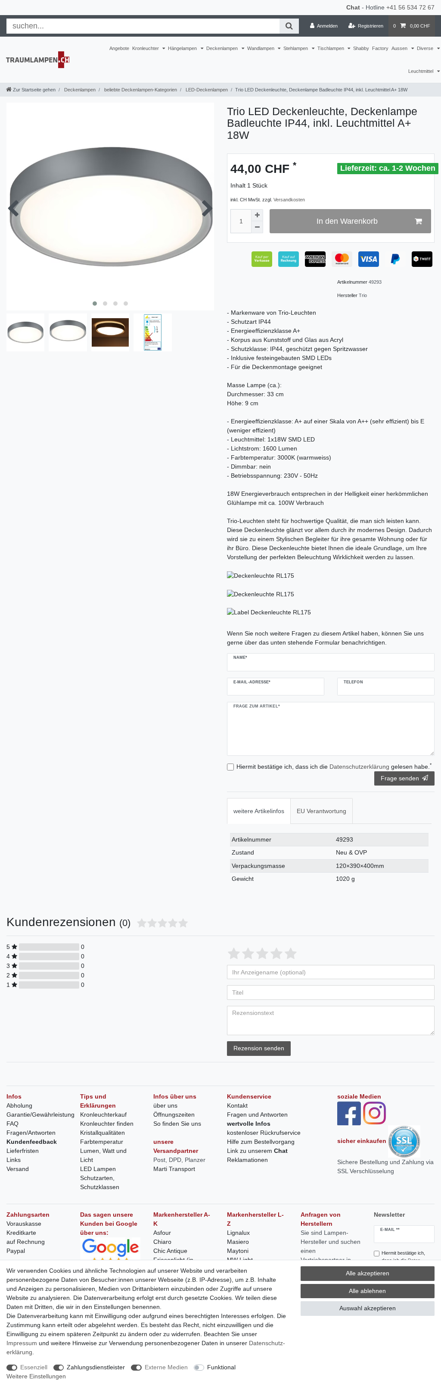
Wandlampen (261, 48)
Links (13, 1159)
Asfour (162, 1232)
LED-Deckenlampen (206, 89)
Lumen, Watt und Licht (103, 1155)
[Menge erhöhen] (257, 215)
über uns (165, 1105)
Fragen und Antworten (257, 1114)
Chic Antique (170, 1250)
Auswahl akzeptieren (367, 1308)
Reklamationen (247, 1159)
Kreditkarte (21, 1232)
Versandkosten (289, 199)
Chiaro (162, 1241)
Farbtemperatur (101, 1141)
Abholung (19, 1105)
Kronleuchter (146, 48)
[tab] (259, 810)
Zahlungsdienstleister (96, 1367)
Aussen (400, 48)
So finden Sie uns (177, 1123)
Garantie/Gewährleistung (40, 1114)
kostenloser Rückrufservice (264, 1132)
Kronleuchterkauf (103, 1114)
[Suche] (289, 26)
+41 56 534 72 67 (410, 7)
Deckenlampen (222, 48)
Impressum (21, 1343)
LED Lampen (98, 1168)
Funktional (221, 1367)
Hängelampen (183, 48)
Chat (353, 7)
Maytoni (237, 1250)
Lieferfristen (22, 1150)
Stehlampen (296, 48)
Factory (380, 48)
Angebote (119, 48)
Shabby (361, 48)
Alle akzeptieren (367, 1273)
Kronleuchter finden (107, 1123)
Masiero (238, 1241)
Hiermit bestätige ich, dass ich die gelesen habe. (334, 766)
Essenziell (33, 1367)
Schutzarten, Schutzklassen (99, 1182)
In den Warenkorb (347, 221)
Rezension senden (258, 1048)
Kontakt (237, 1105)
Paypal (15, 1250)
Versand (17, 1168)
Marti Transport (174, 1168)
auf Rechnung (25, 1241)
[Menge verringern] (257, 227)
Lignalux (238, 1232)
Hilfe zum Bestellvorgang (261, 1141)
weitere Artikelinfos (258, 811)
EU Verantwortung (321, 811)
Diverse (426, 48)
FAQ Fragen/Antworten (31, 1128)
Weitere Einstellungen (36, 1376)
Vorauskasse (23, 1223)
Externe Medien (166, 1367)
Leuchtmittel (421, 71)
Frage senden (400, 778)
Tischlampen (331, 48)
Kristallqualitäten (102, 1132)
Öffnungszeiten (174, 1114)
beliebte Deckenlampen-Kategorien (140, 89)
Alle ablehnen (367, 1290)
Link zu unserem (257, 1150)
